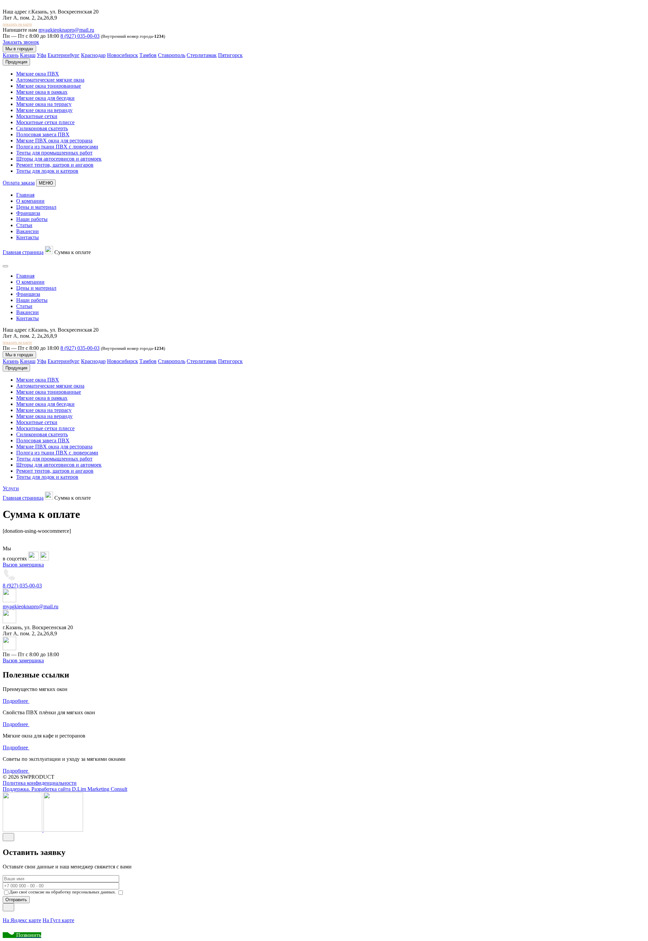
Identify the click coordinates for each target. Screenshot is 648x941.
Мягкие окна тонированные (48, 86)
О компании (30, 201)
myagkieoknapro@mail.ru (66, 30)
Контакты (27, 237)
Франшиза (28, 213)
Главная (25, 195)
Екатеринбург (64, 55)
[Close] (8, 837)
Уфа (41, 55)
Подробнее (16, 701)
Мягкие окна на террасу (44, 104)
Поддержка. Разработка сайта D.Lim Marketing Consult (65, 789)
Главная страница (23, 252)
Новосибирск (122, 55)
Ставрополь (171, 55)
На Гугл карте (58, 920)
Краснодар (93, 55)
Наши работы (32, 219)
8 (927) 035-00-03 (80, 36)
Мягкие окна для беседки (45, 98)
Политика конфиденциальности (40, 783)
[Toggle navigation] (5, 266)
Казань (11, 55)
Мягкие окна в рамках (42, 92)
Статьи (24, 225)
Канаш (27, 55)
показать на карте (17, 24)
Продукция (16, 61)
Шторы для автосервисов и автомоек (59, 159)
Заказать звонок (21, 42)
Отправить (16, 899)
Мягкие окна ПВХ (37, 74)
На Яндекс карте (22, 920)
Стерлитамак (202, 55)
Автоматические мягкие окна (50, 80)
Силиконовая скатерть (42, 128)
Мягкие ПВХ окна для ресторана (54, 140)
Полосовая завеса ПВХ (43, 134)
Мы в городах (19, 48)
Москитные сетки (36, 116)
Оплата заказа (19, 183)
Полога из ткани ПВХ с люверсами (57, 146)
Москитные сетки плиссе (45, 122)
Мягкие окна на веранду (44, 110)
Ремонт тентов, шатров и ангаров (54, 165)
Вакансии (27, 231)
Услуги (11, 488)
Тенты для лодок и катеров (47, 171)
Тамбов (148, 55)
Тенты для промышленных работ (54, 153)
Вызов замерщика (23, 565)
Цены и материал (36, 207)
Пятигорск (230, 55)
